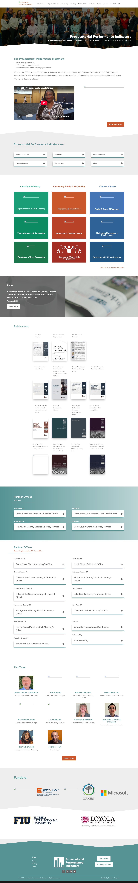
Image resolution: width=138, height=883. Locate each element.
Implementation (53, 4)
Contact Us (104, 858)
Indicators (40, 4)
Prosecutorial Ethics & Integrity (107, 257)
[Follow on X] (67, 871)
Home (34, 861)
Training (73, 4)
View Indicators (115, 124)
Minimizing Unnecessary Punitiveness (107, 234)
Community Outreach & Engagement (69, 258)
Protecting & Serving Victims (69, 233)
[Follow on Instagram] (70, 871)
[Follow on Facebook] (63, 871)
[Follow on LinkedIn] (74, 871)
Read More (13, 306)
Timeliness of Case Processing (31, 257)
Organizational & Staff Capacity (31, 208)
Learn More (69, 758)
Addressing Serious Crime (69, 209)
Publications (82, 4)
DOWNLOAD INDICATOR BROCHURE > (112, 268)
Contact (113, 4)
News (105, 4)
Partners (92, 4)
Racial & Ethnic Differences (107, 209)
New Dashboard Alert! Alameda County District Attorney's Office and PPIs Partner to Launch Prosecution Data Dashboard (31, 294)
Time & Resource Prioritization (31, 233)
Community (64, 4)
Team (98, 4)
